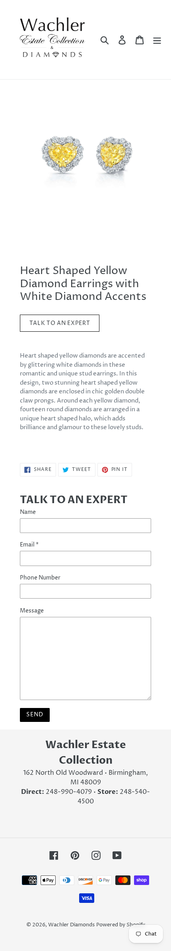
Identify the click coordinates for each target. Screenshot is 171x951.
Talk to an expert (59, 323)
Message (32, 611)
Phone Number (40, 577)
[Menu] (157, 39)
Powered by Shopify (120, 924)
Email (29, 544)
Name (28, 512)
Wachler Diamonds (71, 924)
